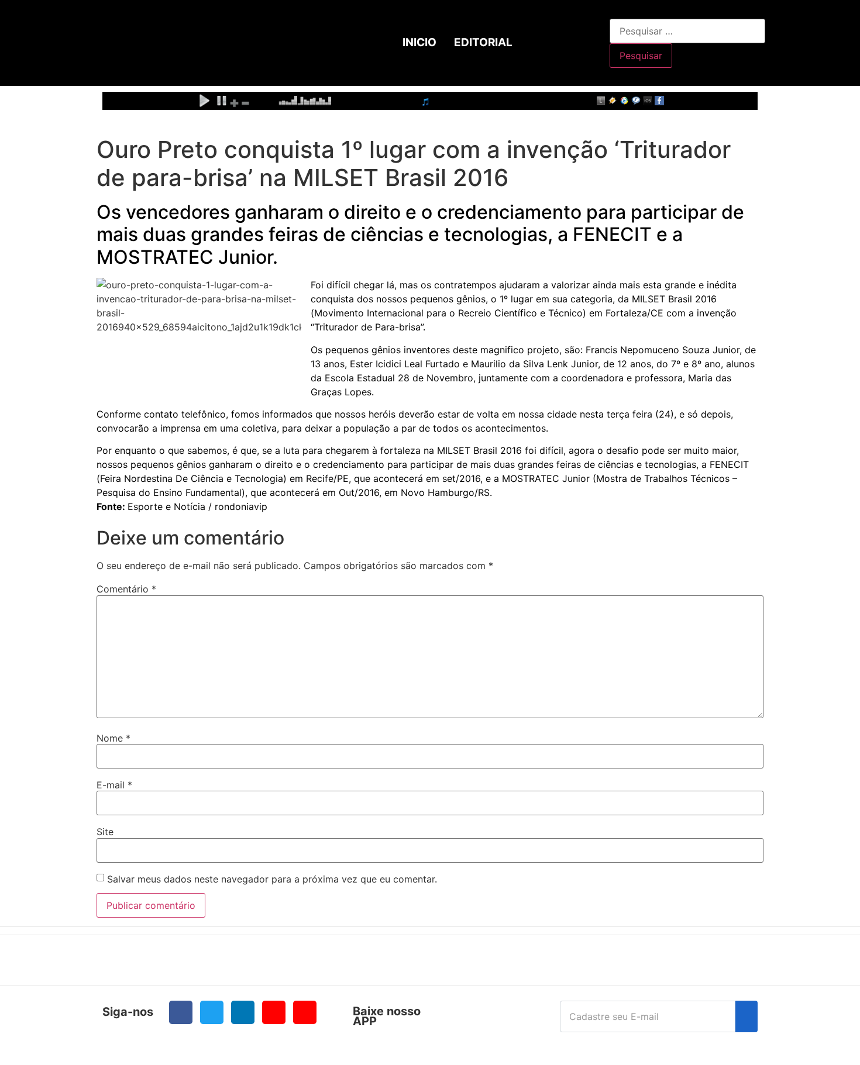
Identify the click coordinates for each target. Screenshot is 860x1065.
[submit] (746, 1016)
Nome (113, 738)
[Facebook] (180, 1012)
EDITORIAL (483, 42)
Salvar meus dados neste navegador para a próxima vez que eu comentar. (272, 879)
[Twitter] (211, 1012)
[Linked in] (242, 1012)
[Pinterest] (305, 1012)
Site (105, 831)
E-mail (114, 785)
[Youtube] (273, 1012)
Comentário (126, 589)
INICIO (419, 42)
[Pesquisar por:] (687, 31)
